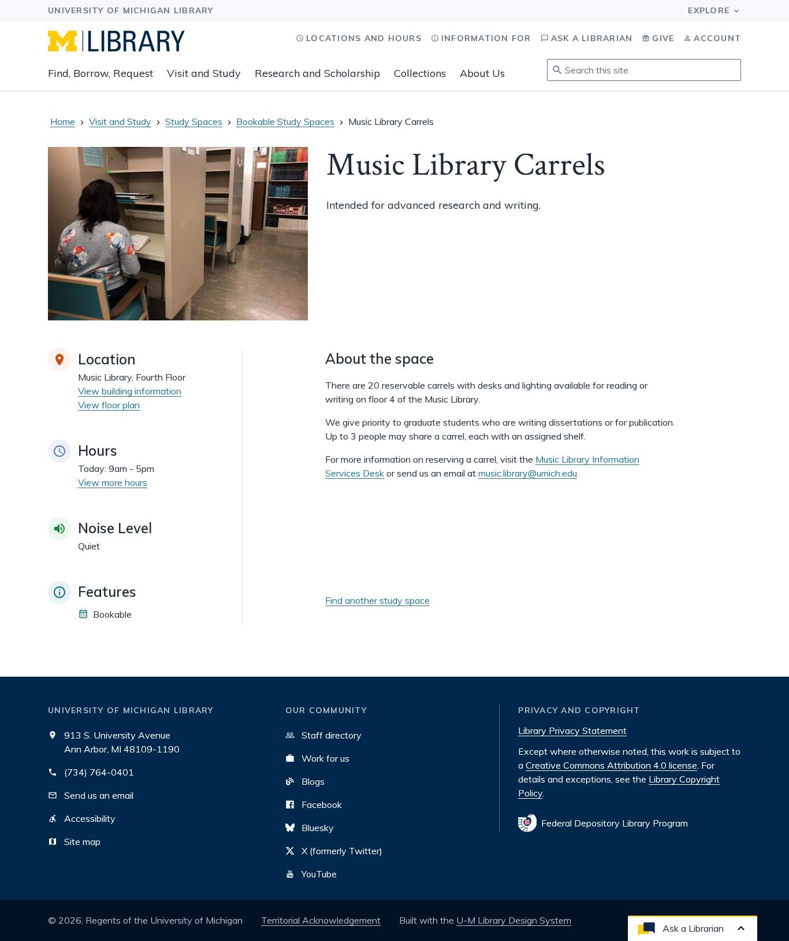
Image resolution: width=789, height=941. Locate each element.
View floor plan (109, 405)
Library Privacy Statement (572, 730)
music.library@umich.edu (527, 473)
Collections (420, 73)
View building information (129, 391)
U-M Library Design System (513, 920)
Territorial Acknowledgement (321, 920)
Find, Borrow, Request (100, 73)
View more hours (112, 482)
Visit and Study (204, 73)
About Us (482, 73)
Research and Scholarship (317, 73)
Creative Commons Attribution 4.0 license (611, 765)
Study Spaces (193, 121)
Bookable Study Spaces (285, 121)
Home (62, 121)
